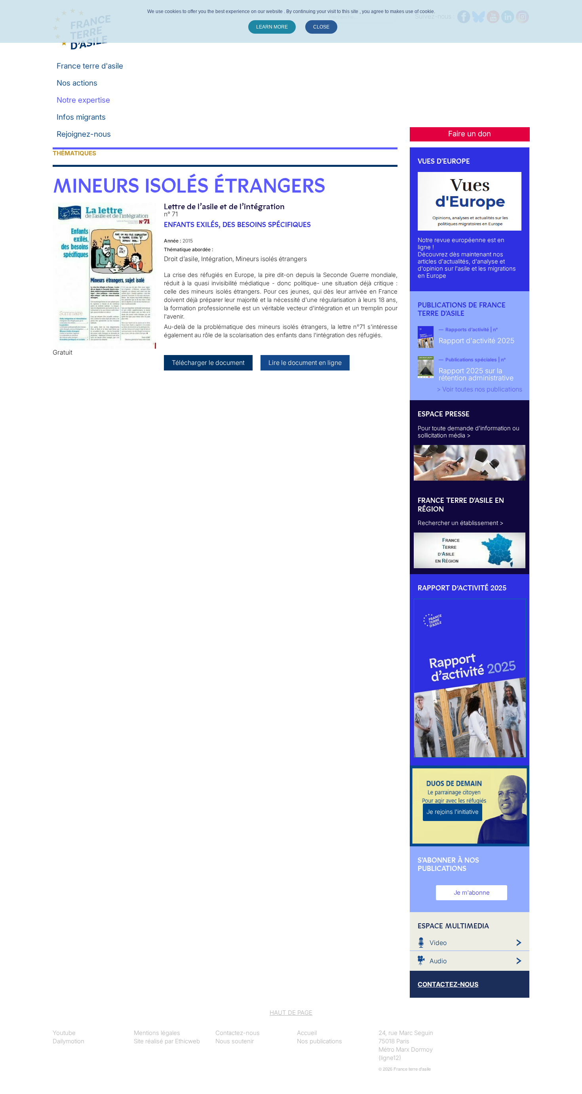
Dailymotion (68, 1041)
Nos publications (319, 1041)
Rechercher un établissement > (461, 523)
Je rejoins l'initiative (452, 811)
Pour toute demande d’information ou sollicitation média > (468, 431)
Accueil (307, 1033)
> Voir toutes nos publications (479, 389)
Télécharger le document (208, 363)
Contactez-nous (237, 1033)
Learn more (272, 27)
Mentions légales (157, 1033)
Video (438, 943)
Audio (438, 961)
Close (321, 27)
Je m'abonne (472, 892)
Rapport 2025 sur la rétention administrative (476, 374)
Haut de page (291, 1012)
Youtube (64, 1033)
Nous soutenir (234, 1041)
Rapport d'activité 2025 (476, 340)
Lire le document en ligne (305, 363)
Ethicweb (187, 1041)
